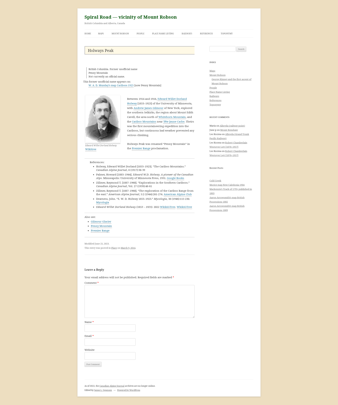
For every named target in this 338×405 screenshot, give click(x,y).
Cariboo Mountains (144, 121)
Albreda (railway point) (232, 125)
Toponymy (227, 33)
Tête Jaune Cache (173, 121)
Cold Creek (215, 180)
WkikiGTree (167, 207)
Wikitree (90, 149)
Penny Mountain (101, 226)
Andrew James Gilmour (148, 108)
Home (87, 33)
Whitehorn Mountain (172, 117)
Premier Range (141, 148)
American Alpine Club (178, 194)
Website (89, 349)
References (206, 33)
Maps (101, 33)
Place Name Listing (163, 33)
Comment (91, 282)
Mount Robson (120, 33)
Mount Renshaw (229, 129)
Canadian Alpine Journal (111, 385)
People (140, 33)
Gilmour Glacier (101, 221)
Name (89, 322)
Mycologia (102, 202)
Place (114, 247)
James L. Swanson (103, 390)
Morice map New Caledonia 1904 (227, 184)
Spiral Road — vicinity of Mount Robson (130, 17)
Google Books (175, 178)
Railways (187, 33)
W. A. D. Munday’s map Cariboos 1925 (111, 85)
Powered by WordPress (128, 390)
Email (89, 336)
